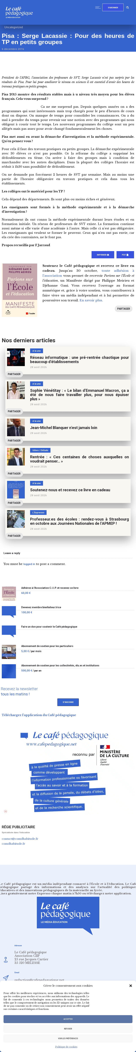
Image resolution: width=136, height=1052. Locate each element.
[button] (130, 985)
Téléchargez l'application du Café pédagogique (39, 715)
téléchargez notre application (109, 893)
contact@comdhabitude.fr (20, 838)
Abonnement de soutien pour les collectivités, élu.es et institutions (60, 665)
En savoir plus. (91, 300)
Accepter (68, 1019)
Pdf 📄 (125, 255)
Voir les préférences (68, 1038)
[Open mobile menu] (98, 7)
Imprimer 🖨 (103, 255)
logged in (29, 564)
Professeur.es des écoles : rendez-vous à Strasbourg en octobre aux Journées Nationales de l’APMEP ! (79, 521)
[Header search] (127, 6)
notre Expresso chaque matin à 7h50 (54, 893)
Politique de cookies (66, 1046)
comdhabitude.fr (13, 843)
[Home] (21, 24)
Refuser (68, 1029)
